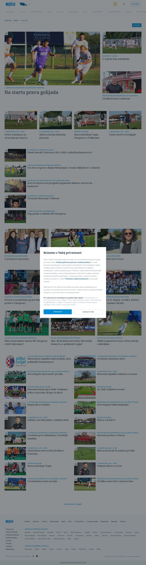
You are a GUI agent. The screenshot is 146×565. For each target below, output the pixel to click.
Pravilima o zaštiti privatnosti (76, 279)
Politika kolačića (84, 262)
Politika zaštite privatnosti (66, 262)
